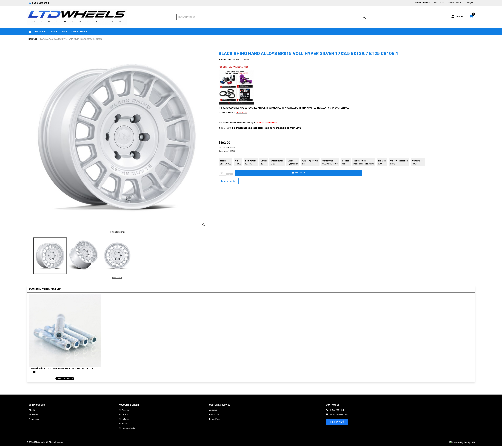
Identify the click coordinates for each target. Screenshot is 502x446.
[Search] (364, 17)
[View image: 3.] (117, 256)
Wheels (39, 31)
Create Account (422, 3)
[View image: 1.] (49, 256)
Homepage (32, 39)
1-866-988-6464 (40, 2)
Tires (52, 31)
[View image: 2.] (83, 256)
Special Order (79, 31)
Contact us (439, 3)
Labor (64, 31)
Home (30, 31)
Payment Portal (455, 3)
